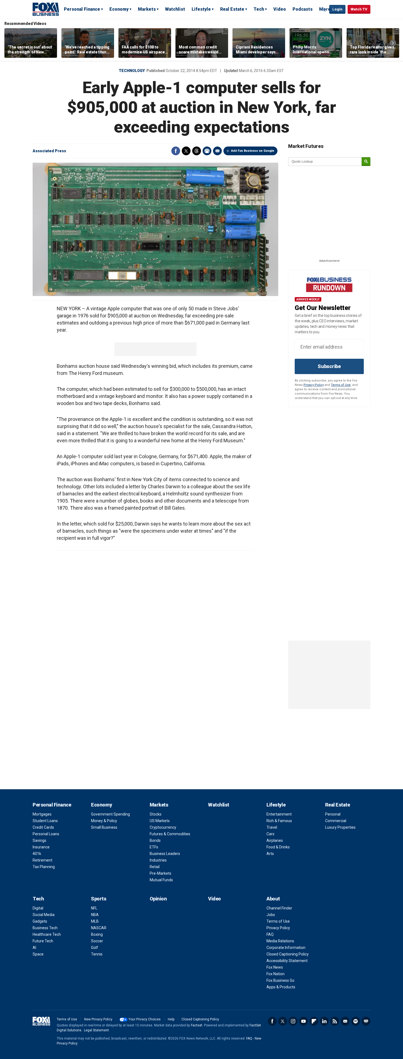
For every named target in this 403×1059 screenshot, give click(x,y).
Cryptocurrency (163, 827)
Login (337, 9)
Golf (94, 947)
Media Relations (280, 941)
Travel (271, 827)
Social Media (44, 914)
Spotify (355, 1021)
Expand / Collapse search (323, 9)
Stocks (155, 814)
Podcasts (303, 9)
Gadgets (40, 921)
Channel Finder (279, 908)
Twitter (186, 151)
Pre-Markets (160, 873)
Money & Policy (104, 821)
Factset (196, 1025)
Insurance (41, 847)
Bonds (155, 840)
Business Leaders (165, 853)
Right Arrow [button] (393, 43)
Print (207, 151)
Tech (259, 9)
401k (37, 853)
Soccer (97, 941)
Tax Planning (44, 867)
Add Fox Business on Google (252, 151)
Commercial (335, 821)
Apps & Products (280, 987)
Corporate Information (285, 947)
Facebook (175, 151)
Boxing (97, 934)
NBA (95, 914)
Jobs (270, 914)
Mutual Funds (161, 880)
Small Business (104, 827)
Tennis (97, 954)
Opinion (158, 899)
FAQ (270, 934)
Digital (38, 908)
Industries (158, 860)
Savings (39, 840)
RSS (334, 1021)
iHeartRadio (366, 1021)
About (273, 899)
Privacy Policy (313, 385)
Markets (147, 9)
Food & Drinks (278, 847)
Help (171, 1019)
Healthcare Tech (47, 934)
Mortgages (42, 814)
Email (217, 151)
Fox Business (46, 9)
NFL (94, 908)
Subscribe (329, 366)
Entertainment (279, 814)
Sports (98, 899)
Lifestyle (201, 9)
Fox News (274, 967)
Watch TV (359, 9)
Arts (270, 853)
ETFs (154, 847)
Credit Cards (43, 827)
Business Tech (45, 928)
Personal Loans (46, 834)
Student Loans (45, 821)
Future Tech (43, 941)
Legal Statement (96, 1030)
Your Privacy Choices (145, 1019)
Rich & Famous (279, 821)
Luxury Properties (340, 827)
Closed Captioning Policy (287, 954)
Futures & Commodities (170, 834)
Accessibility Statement (287, 960)
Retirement (42, 860)
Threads (196, 151)
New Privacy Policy (98, 1019)
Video (279, 9)
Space (38, 954)
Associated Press (49, 151)
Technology (132, 70)
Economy (119, 9)
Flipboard (314, 1021)
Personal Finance (82, 9)
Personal (332, 814)
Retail (155, 867)
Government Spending (110, 814)
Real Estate (232, 9)
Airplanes (274, 840)
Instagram (293, 1021)
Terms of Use (341, 385)
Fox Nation (275, 974)
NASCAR (98, 928)
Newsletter (345, 1021)
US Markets (160, 821)
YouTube (303, 1021)
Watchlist (175, 9)
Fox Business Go (280, 980)
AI (34, 947)
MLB (95, 921)
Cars (270, 834)
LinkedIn (324, 1021)
